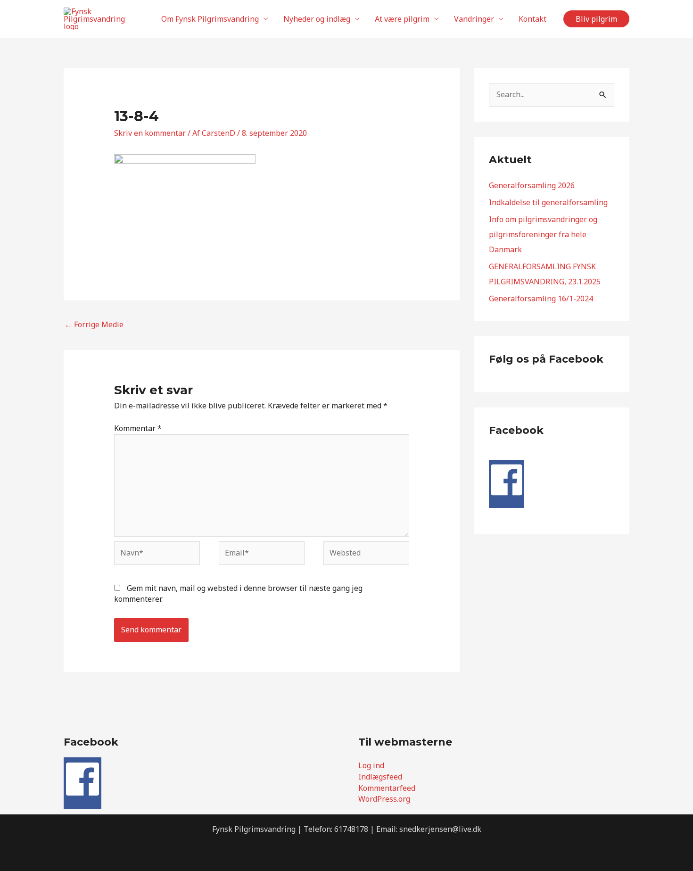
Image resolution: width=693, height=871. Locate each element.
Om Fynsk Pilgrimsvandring (210, 19)
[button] (596, 18)
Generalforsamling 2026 (532, 185)
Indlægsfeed (380, 776)
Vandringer (474, 19)
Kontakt (532, 19)
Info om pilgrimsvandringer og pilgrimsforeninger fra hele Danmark (543, 234)
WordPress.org (384, 799)
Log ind (371, 765)
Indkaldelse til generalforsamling (548, 202)
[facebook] (506, 494)
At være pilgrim (402, 19)
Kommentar (138, 428)
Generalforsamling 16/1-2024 (541, 298)
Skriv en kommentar (150, 133)
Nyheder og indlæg (316, 19)
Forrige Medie (94, 324)
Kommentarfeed (386, 788)
